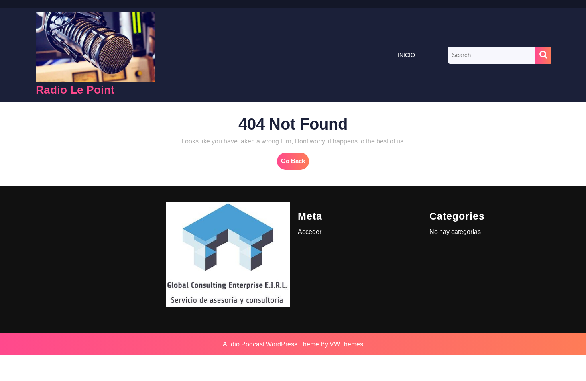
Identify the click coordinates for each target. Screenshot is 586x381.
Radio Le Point (75, 90)
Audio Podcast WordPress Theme (271, 344)
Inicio (406, 55)
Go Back (295, 163)
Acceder (309, 231)
